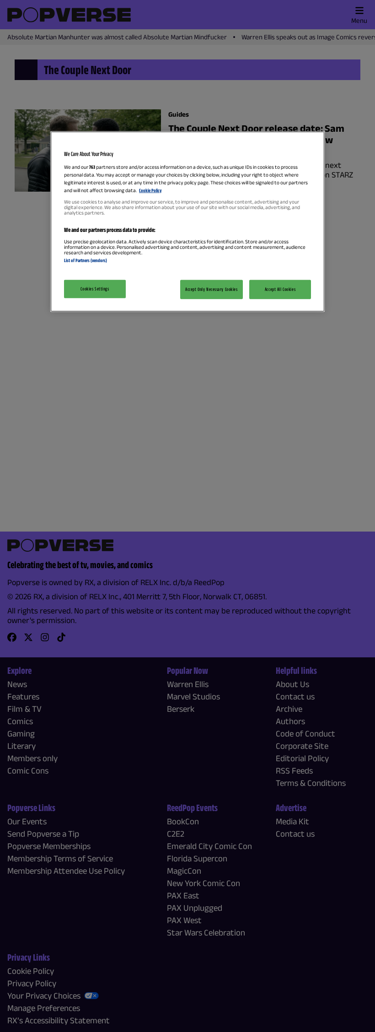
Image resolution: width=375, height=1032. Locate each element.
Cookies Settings (94, 288)
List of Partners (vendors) (85, 260)
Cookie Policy (150, 190)
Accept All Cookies (280, 288)
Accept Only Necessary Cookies (211, 288)
